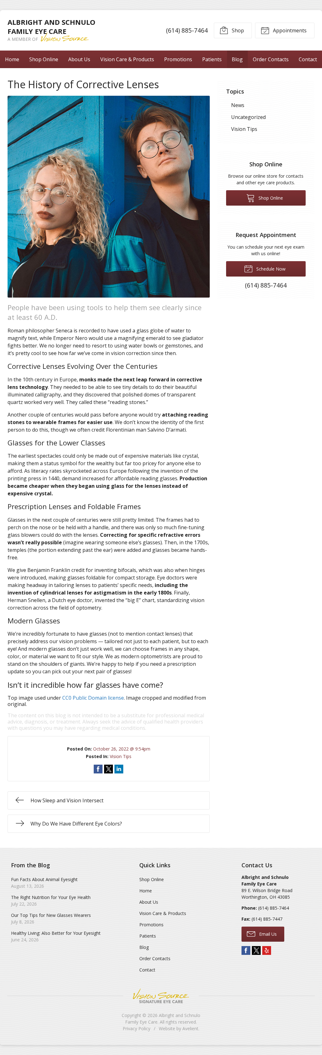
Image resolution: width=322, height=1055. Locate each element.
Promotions (178, 59)
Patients (212, 59)
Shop (237, 30)
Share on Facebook (98, 769)
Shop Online (43, 59)
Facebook (246, 950)
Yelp (266, 950)
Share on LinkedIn (118, 769)
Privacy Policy (136, 1028)
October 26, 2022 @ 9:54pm (121, 749)
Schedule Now (270, 269)
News (237, 105)
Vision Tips (120, 756)
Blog (237, 59)
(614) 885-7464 (187, 30)
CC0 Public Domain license (93, 697)
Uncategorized (248, 117)
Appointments (289, 30)
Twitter (256, 950)
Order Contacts (271, 59)
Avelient (190, 1028)
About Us (79, 59)
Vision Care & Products (127, 59)
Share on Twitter (108, 769)
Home (12, 59)
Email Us (267, 934)
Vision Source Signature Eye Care (161, 995)
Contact (308, 59)
